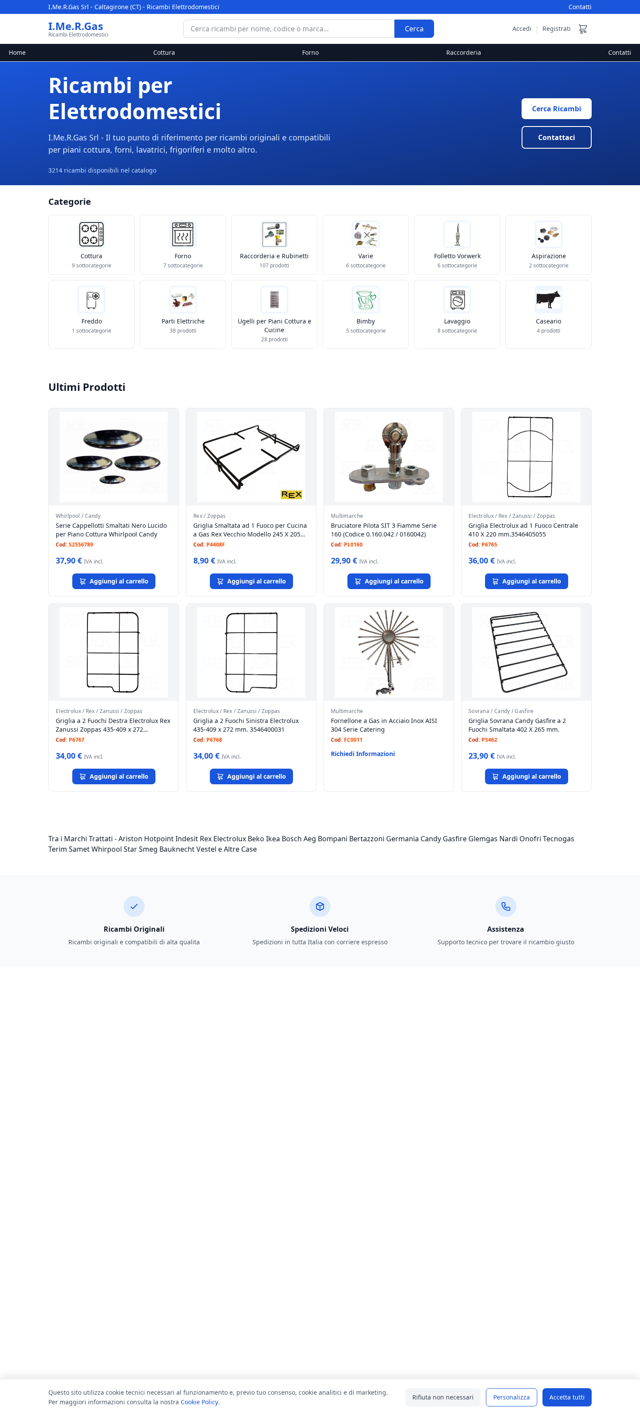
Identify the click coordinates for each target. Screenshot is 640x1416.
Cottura (164, 52)
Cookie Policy (199, 1402)
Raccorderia (463, 52)
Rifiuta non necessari (443, 1397)
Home (17, 52)
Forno (310, 52)
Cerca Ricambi (556, 108)
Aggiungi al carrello (119, 581)
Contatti (580, 7)
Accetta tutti (567, 1397)
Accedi (522, 28)
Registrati (556, 28)
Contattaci (556, 137)
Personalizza (511, 1397)
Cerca (414, 28)
